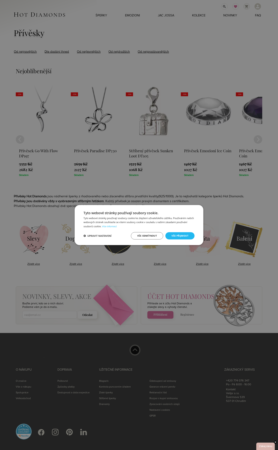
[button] (97, 236)
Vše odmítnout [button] (147, 235)
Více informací (109, 226)
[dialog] (139, 225)
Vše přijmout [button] (179, 235)
